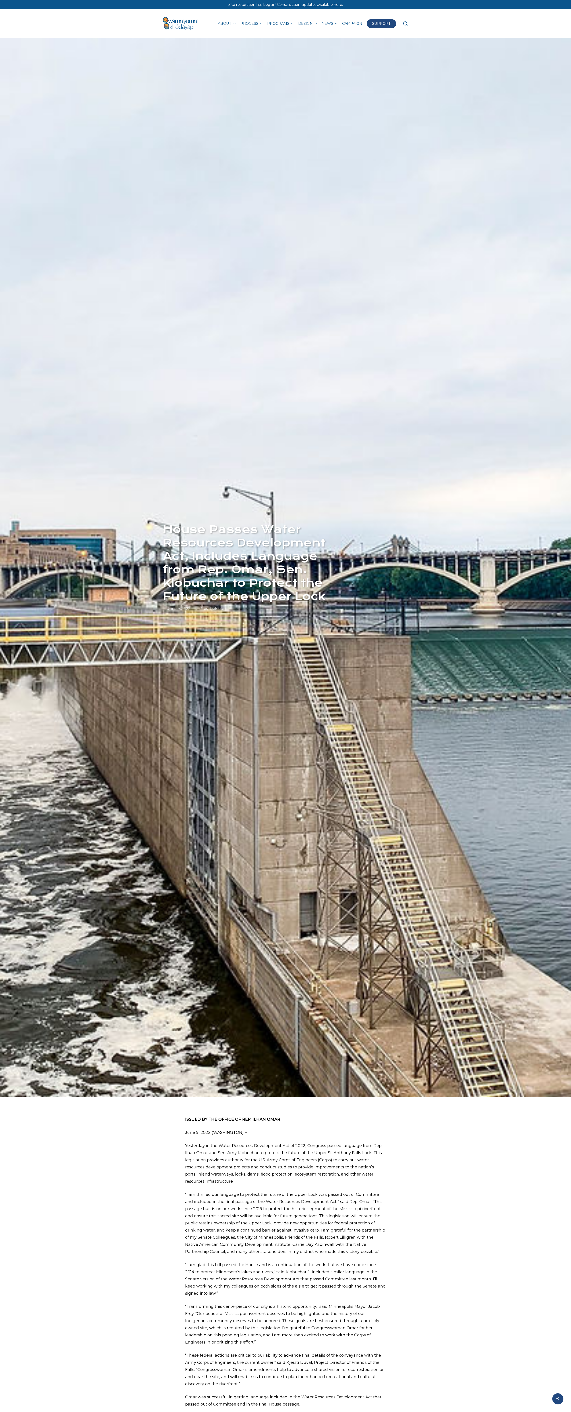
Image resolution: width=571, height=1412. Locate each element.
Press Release (212, 609)
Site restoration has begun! (285, 4)
